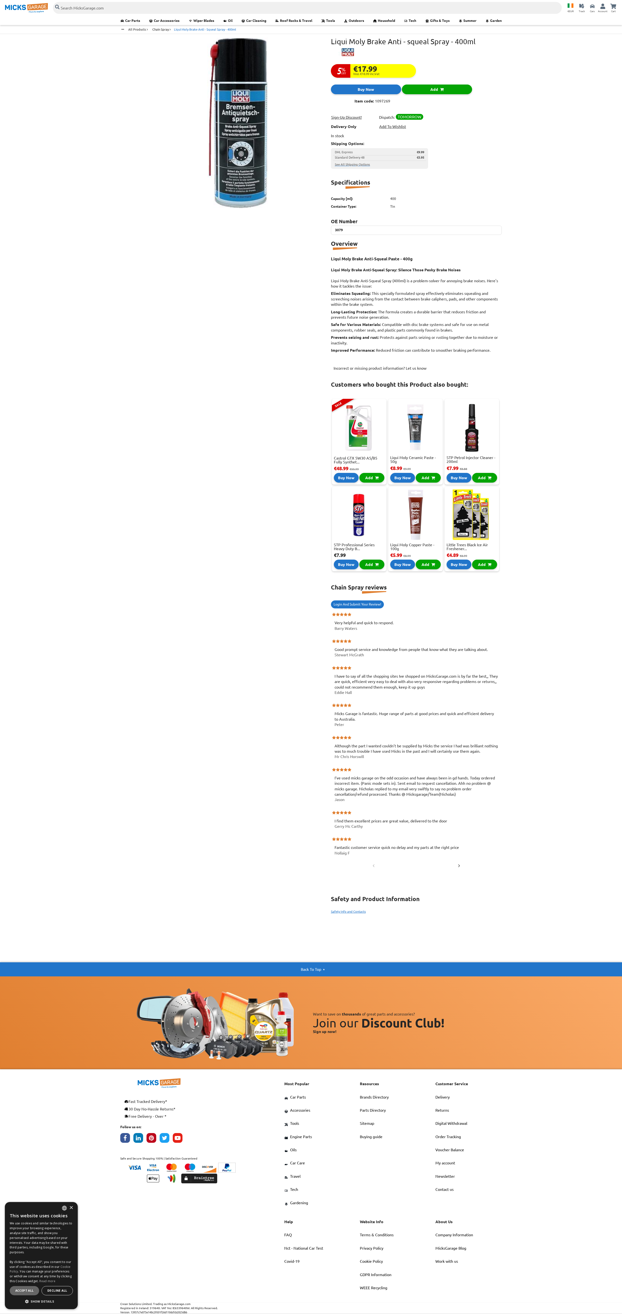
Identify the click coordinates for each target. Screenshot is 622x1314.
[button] (41, 1301)
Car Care (297, 1163)
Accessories (300, 1110)
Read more (47, 1281)
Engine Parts (301, 1137)
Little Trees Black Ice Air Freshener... (467, 547)
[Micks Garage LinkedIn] (140, 1139)
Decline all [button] (57, 1290)
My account (445, 1163)
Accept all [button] (24, 1290)
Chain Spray (161, 29)
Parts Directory (373, 1110)
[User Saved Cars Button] (592, 6)
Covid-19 (292, 1261)
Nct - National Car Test (303, 1248)
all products (137, 29)
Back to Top (311, 969)
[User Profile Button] (603, 6)
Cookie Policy (371, 1261)
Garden (496, 21)
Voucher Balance (449, 1150)
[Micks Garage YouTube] (179, 1139)
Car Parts (132, 21)
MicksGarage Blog (450, 1248)
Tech (412, 21)
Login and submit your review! (357, 604)
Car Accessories (167, 21)
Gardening (299, 1203)
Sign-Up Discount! (346, 117)
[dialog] (41, 1255)
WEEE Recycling (373, 1288)
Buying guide (371, 1137)
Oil (230, 21)
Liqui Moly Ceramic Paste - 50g (413, 459)
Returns (442, 1110)
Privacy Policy (371, 1248)
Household (386, 21)
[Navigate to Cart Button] (613, 6)
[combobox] (64, 1208)
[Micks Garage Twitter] (166, 1139)
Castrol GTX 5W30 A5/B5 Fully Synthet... (355, 460)
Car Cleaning (256, 21)
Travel (295, 1176)
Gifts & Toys (440, 21)
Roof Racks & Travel (296, 21)
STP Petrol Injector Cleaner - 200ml (471, 459)
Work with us (446, 1261)
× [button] (71, 1208)
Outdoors (356, 21)
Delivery (442, 1097)
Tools (330, 21)
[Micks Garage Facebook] (126, 1139)
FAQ (288, 1235)
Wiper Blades (203, 21)
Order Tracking (448, 1137)
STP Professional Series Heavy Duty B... (354, 547)
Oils (293, 1150)
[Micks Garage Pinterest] (153, 1139)
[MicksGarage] (26, 8)
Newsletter (445, 1176)
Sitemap (367, 1123)
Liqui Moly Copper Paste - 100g (412, 547)
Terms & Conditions (377, 1235)
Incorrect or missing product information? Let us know (380, 368)
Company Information (454, 1235)
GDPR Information (375, 1274)
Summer (469, 21)
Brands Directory (374, 1097)
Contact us (444, 1189)
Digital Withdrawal (451, 1123)
